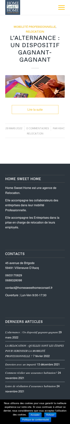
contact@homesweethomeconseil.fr (28, 287)
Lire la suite (35, 109)
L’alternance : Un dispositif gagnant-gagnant (31, 332)
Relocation (35, 31)
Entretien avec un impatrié (20, 364)
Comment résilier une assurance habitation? (31, 373)
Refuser (50, 415)
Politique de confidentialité (35, 419)
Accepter (35, 415)
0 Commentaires (37, 128)
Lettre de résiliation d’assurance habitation (30, 386)
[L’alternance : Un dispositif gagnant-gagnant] (35, 86)
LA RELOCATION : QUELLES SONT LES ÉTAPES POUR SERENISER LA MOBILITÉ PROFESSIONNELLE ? (34, 351)
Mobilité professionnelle (35, 26)
